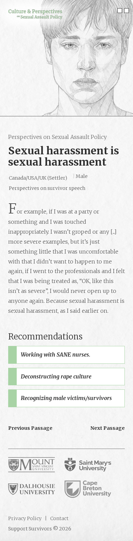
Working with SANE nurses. (55, 354)
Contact (59, 518)
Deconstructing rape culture (56, 376)
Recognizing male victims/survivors (66, 398)
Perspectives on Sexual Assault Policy (57, 136)
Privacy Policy (25, 518)
